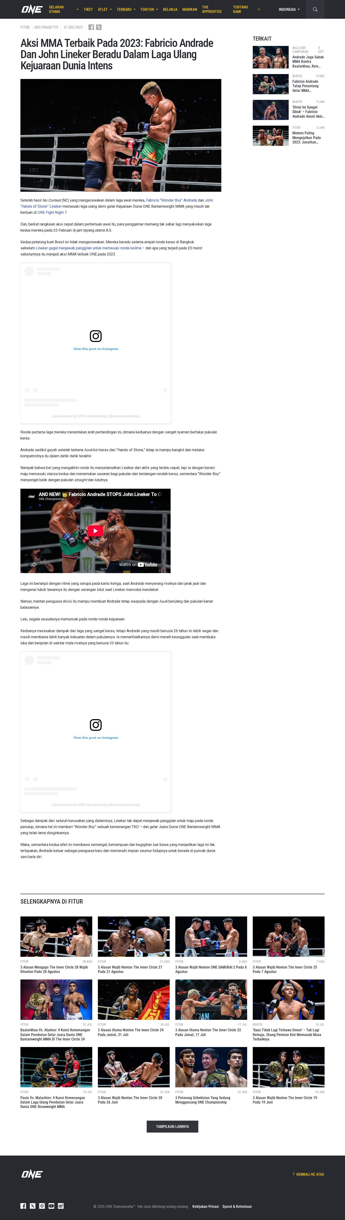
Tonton (147, 9)
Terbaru (124, 9)
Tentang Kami (240, 9)
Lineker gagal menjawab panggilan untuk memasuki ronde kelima (88, 248)
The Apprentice (212, 9)
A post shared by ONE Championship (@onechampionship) (96, 416)
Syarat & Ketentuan (237, 1206)
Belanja (170, 9)
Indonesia (287, 9)
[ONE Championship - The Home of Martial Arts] (31, 9)
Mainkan (189, 9)
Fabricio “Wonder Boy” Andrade (171, 200)
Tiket (88, 9)
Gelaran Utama (56, 9)
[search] (315, 9)
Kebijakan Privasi (205, 1206)
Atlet (103, 9)
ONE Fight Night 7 (52, 212)
